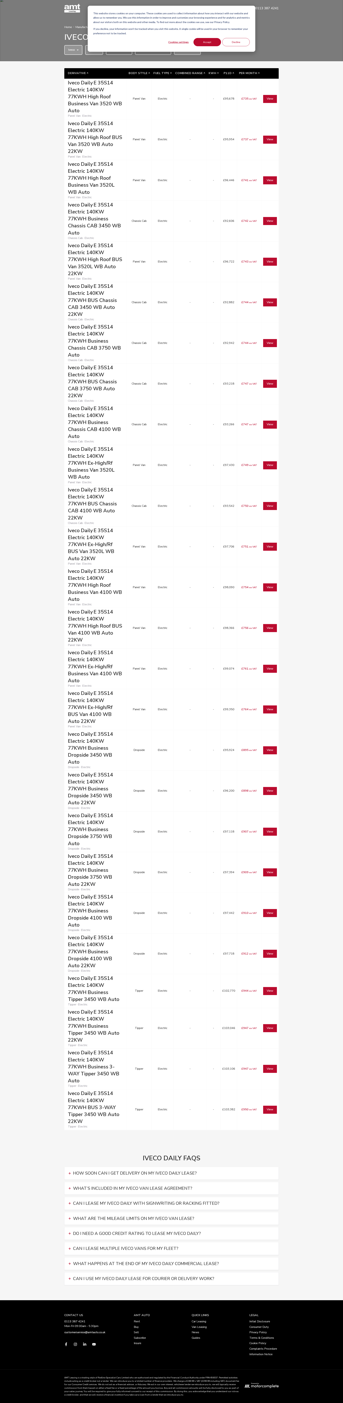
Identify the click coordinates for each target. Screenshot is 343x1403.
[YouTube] (94, 1345)
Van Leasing (199, 1327)
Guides (196, 1338)
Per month (248, 73)
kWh (212, 73)
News (195, 1332)
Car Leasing (199, 1321)
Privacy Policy (258, 1332)
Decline (236, 42)
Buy (136, 1327)
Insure (137, 1343)
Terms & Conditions (261, 1338)
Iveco (71, 50)
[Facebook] (66, 1345)
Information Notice (261, 1354)
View (270, 99)
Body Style (138, 73)
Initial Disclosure (259, 1321)
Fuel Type (161, 73)
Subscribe (140, 1338)
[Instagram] (75, 1345)
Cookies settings (178, 42)
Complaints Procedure (263, 1349)
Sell (136, 1332)
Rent (137, 1321)
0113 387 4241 (74, 1321)
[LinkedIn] (84, 1345)
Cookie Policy (257, 1343)
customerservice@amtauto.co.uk (84, 1332)
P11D (228, 73)
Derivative (77, 73)
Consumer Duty (259, 1327)
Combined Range (189, 73)
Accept (207, 42)
